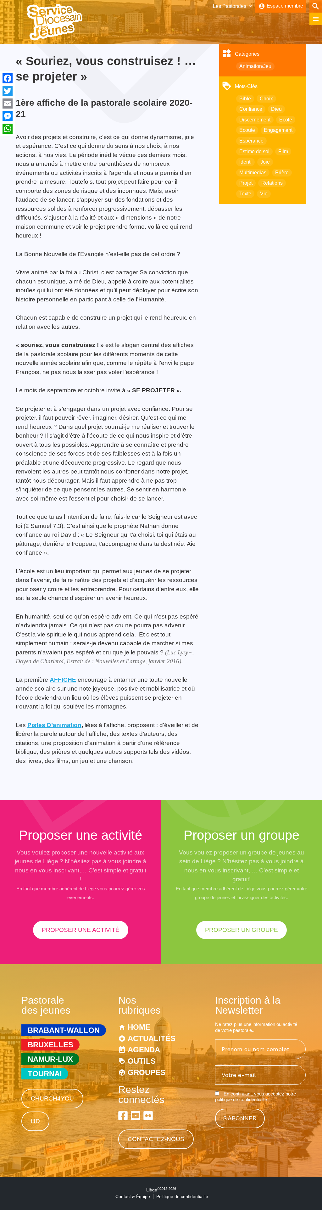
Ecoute (247, 130)
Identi (245, 162)
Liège (161, 1189)
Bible (245, 98)
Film (283, 151)
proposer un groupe (241, 930)
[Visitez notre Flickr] (148, 1115)
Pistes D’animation (54, 725)
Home (139, 1027)
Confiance (250, 109)
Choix (266, 98)
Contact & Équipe (132, 1196)
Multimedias (252, 172)
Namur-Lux (50, 1059)
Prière (282, 172)
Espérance (251, 140)
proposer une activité (80, 930)
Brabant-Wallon (64, 1030)
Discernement (254, 119)
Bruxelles (50, 1044)
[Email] (7, 103)
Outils (142, 1061)
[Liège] (55, 39)
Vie (264, 193)
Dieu (276, 109)
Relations (272, 183)
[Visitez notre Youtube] (135, 1115)
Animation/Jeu (255, 66)
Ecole (285, 119)
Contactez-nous (156, 1139)
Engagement (278, 130)
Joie (265, 162)
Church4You (52, 1098)
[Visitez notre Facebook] (123, 1115)
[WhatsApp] (7, 128)
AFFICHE (63, 679)
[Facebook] (7, 78)
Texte (245, 193)
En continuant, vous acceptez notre (255, 1096)
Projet (246, 183)
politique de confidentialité (241, 1099)
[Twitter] (7, 91)
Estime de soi (254, 151)
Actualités (151, 1038)
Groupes (146, 1072)
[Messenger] (7, 116)
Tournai (45, 1073)
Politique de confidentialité (182, 1196)
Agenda (144, 1049)
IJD (35, 1121)
